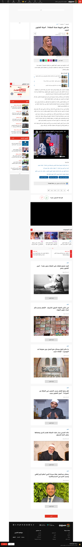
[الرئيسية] (72, 1)
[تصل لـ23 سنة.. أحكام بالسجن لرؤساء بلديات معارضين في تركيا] (25, 131)
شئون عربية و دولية (17, 105)
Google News (51, 183)
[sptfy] (18, 525)
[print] (52, 190)
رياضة (69, 537)
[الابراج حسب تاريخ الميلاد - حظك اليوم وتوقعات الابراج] (19, 91)
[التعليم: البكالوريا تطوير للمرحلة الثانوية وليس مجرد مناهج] (25, 149)
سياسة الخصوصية (38, 539)
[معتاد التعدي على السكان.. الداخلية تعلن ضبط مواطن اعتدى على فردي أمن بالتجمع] (25, 113)
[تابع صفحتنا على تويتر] (54, 60)
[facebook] (33, 525)
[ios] (42, 525)
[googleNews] (13, 525)
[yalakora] (23, 537)
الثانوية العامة (24, 138)
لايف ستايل (68, 539)
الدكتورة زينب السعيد (64, 177)
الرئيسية (67, 24)
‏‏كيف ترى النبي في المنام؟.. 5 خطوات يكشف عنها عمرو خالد (56, 168)
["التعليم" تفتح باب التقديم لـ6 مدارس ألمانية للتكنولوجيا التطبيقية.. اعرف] (25, 168)
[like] (47, 198)
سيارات (54, 537)
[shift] (14, 537)
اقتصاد (68, 535)
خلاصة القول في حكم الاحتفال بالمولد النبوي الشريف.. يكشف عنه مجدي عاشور (52, 171)
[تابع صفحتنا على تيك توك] (43, 60)
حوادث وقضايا (18, 111)
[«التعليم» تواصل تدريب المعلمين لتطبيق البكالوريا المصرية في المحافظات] (25, 162)
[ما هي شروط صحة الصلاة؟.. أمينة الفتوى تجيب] (64, 190)
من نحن (39, 533)
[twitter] (31, 525)
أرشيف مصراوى (35, 2)
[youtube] (27, 525)
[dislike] (42, 198)
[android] (51, 525)
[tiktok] (20, 525)
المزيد (51, 516)
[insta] (29, 525)
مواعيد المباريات (40, 2)
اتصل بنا (39, 535)
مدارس (20, 141)
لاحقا (11, 544)
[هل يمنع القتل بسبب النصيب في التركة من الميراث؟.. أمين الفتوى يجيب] (51, 409)
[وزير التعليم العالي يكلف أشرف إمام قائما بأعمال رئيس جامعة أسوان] (25, 155)
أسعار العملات (19, 2)
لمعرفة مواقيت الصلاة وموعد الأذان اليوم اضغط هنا (58, 174)
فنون (55, 535)
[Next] (31, 230)
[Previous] (34, 230)
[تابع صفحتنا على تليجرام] (41, 60)
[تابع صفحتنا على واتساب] (46, 60)
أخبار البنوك (54, 533)
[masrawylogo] (63, 525)
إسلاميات (62, 24)
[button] (80, 1)
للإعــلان (8, 2)
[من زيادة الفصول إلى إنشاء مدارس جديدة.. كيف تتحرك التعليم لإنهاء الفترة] (25, 143)
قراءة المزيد (51, 298)
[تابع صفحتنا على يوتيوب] (48, 60)
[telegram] (22, 525)
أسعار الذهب (13, 2)
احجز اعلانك (39, 537)
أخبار (57, 24)
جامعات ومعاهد (18, 154)
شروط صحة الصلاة (53, 177)
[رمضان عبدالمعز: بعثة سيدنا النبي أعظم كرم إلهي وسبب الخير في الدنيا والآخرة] (51, 493)
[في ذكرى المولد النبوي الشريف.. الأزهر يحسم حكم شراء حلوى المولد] (51, 326)
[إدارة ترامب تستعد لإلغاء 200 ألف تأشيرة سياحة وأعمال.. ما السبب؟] (25, 106)
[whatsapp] (24, 525)
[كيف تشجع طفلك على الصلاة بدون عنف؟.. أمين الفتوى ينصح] (51, 284)
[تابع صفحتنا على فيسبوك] (56, 60)
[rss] (15, 525)
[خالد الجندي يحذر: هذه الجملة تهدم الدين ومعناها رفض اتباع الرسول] (51, 451)
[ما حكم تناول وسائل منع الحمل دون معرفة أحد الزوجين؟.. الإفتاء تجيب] (51, 368)
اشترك (4, 544)
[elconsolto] (18, 537)
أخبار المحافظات (18, 123)
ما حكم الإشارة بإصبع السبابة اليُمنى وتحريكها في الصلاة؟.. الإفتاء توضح (53, 165)
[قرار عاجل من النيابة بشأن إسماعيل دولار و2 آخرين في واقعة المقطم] (25, 119)
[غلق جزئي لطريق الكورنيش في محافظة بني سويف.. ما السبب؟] (25, 125)
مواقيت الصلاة (30, 2)
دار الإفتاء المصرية (43, 177)
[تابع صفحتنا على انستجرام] (51, 60)
